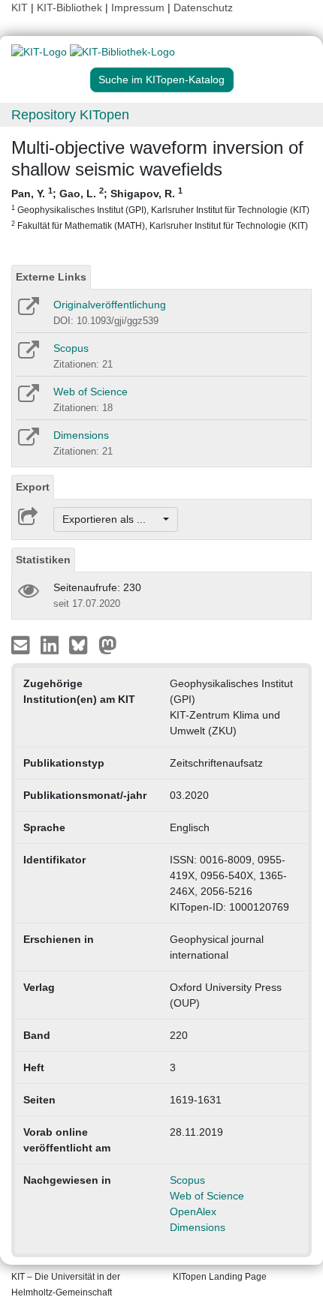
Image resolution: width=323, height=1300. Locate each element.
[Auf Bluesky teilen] (82, 644)
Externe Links (51, 277)
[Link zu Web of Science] (27, 398)
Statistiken (43, 560)
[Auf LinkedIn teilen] (51, 644)
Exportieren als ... (111, 519)
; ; (160, 208)
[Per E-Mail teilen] (22, 644)
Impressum (138, 8)
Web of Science (90, 392)
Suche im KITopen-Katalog (161, 80)
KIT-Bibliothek (71, 8)
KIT (19, 8)
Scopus (71, 348)
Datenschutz (203, 8)
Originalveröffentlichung (109, 305)
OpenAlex (193, 1211)
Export (33, 487)
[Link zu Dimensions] (27, 442)
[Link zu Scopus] (27, 355)
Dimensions (81, 435)
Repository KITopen (70, 114)
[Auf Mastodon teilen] (107, 644)
